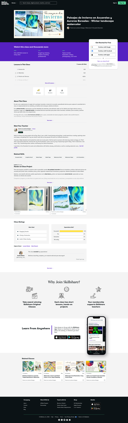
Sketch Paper (39, 157)
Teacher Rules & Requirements (64, 407)
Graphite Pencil (29, 157)
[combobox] (38, 2)
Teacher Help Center (61, 405)
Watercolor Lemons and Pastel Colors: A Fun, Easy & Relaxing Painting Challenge (52, 377)
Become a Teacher (61, 403)
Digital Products (77, 405)
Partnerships (43, 405)
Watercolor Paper (69, 157)
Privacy (56, 416)
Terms (61, 416)
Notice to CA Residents (84, 416)
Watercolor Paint (58, 157)
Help (52, 416)
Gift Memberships (78, 403)
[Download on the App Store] (60, 337)
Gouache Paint (18, 157)
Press (25, 407)
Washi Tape (48, 157)
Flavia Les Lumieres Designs (26, 128)
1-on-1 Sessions (77, 407)
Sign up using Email (103, 61)
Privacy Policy (94, 65)
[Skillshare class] (32, 366)
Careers (25, 405)
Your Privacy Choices (69, 416)
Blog (25, 409)
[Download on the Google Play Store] (97, 408)
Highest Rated (17, 246)
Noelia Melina (17, 211)
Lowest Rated (26, 246)
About (25, 403)
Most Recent (34, 246)
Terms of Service (110, 63)
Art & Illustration (80, 157)
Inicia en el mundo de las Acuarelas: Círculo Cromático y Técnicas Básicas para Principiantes (96, 377)
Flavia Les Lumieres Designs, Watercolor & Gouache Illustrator (86, 28)
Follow (33, 128)
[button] (16, 2)
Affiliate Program (44, 403)
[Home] (5, 3)
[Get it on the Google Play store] (74, 337)
